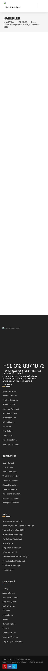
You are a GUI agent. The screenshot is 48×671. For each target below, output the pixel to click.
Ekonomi (6, 611)
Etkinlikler (6, 427)
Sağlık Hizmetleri (9, 485)
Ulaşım (5, 619)
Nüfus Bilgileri (8, 624)
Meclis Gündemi (9, 396)
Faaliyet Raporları (10, 400)
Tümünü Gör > (8, 570)
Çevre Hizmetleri (9, 472)
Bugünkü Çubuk (9, 602)
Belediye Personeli (10, 409)
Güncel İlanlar (8, 422)
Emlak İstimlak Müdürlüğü (13, 561)
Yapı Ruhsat (7, 467)
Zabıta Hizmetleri (10, 481)
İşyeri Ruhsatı (8, 463)
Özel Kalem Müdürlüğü (12, 521)
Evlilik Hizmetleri (9, 489)
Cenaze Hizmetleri (10, 498)
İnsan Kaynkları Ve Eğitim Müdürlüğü (18, 526)
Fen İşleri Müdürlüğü (11, 565)
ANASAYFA (9, 22)
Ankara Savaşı (8, 593)
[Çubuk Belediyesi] (12, 5)
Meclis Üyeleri (8, 404)
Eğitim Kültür (7, 615)
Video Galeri (7, 435)
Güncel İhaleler (9, 418)
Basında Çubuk (9, 633)
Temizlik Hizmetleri (10, 476)
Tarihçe (5, 588)
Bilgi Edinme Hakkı (10, 444)
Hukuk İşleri (7, 543)
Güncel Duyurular (10, 413)
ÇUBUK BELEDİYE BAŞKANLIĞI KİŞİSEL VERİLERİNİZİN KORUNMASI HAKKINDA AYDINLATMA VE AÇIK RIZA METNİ (19, 378)
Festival (5, 628)
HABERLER (22, 22)
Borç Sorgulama (9, 440)
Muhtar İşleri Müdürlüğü (13, 534)
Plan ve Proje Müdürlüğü (13, 530)
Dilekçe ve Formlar (10, 503)
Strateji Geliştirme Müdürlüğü (15, 557)
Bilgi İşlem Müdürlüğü (12, 548)
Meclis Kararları (9, 391)
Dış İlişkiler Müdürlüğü (12, 539)
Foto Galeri (7, 431)
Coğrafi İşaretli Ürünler (12, 641)
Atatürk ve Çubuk (9, 597)
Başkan (34, 22)
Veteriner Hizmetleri (11, 494)
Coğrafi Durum (8, 606)
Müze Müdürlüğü (10, 552)
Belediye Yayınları (10, 637)
